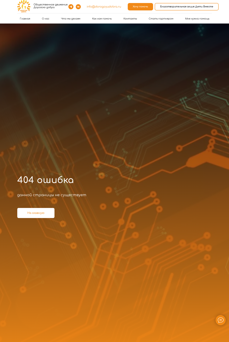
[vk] (78, 6)
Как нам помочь (102, 18)
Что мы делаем (70, 18)
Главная (25, 18)
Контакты (130, 18)
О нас (45, 18)
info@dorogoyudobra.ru (104, 6)
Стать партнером (161, 18)
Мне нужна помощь (197, 18)
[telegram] (70, 6)
